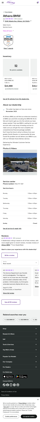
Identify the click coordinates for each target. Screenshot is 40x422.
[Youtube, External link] (11, 385)
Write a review (9, 255)
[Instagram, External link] (14, 385)
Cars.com (6, 407)
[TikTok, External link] (4, 385)
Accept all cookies (28, 416)
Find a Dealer (8, 12)
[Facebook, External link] (7, 385)
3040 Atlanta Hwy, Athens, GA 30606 (17, 21)
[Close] (38, 399)
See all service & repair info (12, 228)
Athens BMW (5, 245)
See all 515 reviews (11, 302)
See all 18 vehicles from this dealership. (16, 99)
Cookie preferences (11, 416)
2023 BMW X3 (10, 319)
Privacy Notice (5, 395)
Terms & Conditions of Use (9, 391)
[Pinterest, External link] (17, 385)
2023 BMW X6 (24, 319)
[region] (20, 409)
